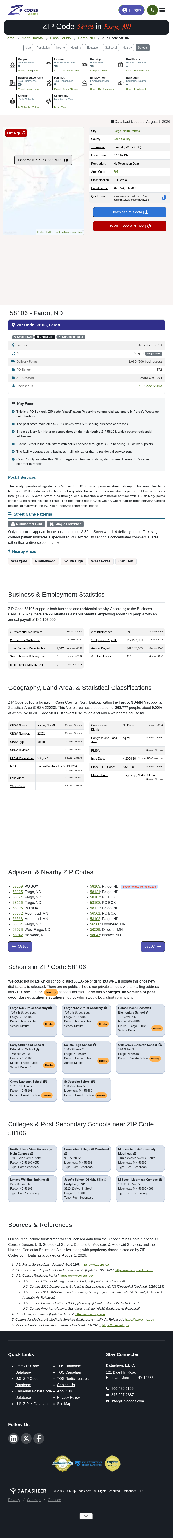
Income (60, 47)
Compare (95, 70)
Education (93, 47)
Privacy (14, 1500)
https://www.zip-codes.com (134, 1270)
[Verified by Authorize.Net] (62, 1463)
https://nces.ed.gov (115, 1325)
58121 (95, 892)
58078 (18, 930)
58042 (18, 935)
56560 (95, 924)
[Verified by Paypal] (112, 1463)
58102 (95, 919)
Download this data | (128, 212)
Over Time (73, 70)
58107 (95, 897)
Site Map (64, 1404)
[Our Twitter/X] (26, 1438)
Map (28, 47)
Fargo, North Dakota (127, 131)
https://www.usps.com (96, 1264)
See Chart (59, 70)
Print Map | (14, 133)
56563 (18, 919)
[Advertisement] (86, 268)
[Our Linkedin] (13, 1438)
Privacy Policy (68, 1397)
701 (116, 171)
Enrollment (140, 89)
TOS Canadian (69, 1372)
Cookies (54, 1500)
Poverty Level (141, 70)
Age (35, 70)
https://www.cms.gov (139, 1319)
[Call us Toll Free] (152, 10)
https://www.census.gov (77, 1275)
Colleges (36, 107)
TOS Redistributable (73, 1379)
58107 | (151, 946)
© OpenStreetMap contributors (66, 232)
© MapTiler (43, 232)
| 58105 (22, 946)
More (21, 70)
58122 (95, 908)
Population (43, 47)
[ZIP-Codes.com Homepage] (23, 10)
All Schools (24, 107)
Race (29, 70)
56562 (18, 913)
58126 (18, 903)
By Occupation (106, 89)
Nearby (127, 47)
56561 (95, 913)
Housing (76, 47)
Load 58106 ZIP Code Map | (41, 160)
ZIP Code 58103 (150, 386)
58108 (95, 903)
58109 (18, 886)
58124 (18, 897)
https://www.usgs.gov (90, 1314)
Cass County (122, 139)
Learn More (60, 107)
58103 (95, 886)
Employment (32, 89)
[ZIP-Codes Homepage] (28, 1491)
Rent (104, 70)
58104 (18, 924)
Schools (143, 47)
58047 (95, 935)
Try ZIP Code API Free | (127, 226)
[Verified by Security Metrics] (88, 1463)
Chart (129, 70)
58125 (18, 892)
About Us (64, 1391)
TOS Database (69, 1366)
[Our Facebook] (38, 1438)
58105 (18, 908)
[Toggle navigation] (162, 10)
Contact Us (66, 1385)
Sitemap (34, 1500)
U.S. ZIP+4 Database (32, 1404)
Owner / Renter (70, 89)
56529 (95, 930)
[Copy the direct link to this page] (164, 197)
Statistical (111, 47)
